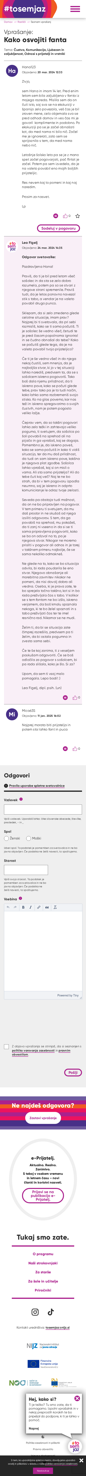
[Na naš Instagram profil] (35, 1312)
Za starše (43, 1272)
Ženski (15, 838)
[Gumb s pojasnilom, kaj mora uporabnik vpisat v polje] (21, 799)
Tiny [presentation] (76, 995)
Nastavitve (43, 1470)
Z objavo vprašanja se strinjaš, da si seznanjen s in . (46, 1050)
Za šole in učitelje (43, 1281)
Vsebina (10, 899)
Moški (36, 838)
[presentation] (8, 907)
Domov (8, 21)
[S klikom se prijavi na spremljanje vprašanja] (77, 216)
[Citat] (55, 215)
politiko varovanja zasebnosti (61, 1463)
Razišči (22, 21)
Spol (7, 831)
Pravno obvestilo (43, 1449)
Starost (10, 860)
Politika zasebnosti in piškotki (43, 1442)
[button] (8, 908)
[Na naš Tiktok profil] (51, 1312)
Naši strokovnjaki (43, 1263)
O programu (43, 1254)
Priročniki (43, 1290)
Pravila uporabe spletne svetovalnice (37, 786)
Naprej (34, 1428)
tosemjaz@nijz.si (58, 1327)
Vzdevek (11, 800)
